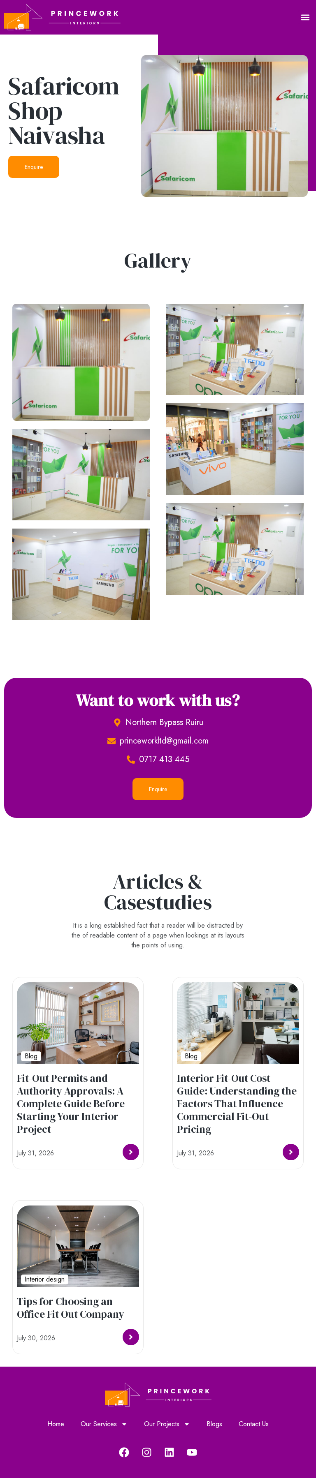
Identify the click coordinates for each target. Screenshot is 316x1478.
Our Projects (161, 1424)
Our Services (99, 1424)
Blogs (214, 1424)
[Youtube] (192, 1452)
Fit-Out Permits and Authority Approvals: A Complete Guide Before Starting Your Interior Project (71, 1103)
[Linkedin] (169, 1452)
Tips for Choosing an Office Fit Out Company (70, 1307)
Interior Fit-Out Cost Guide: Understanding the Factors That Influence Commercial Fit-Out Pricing (237, 1103)
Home (55, 1424)
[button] (305, 17)
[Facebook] (124, 1452)
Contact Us (254, 1424)
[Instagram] (147, 1452)
